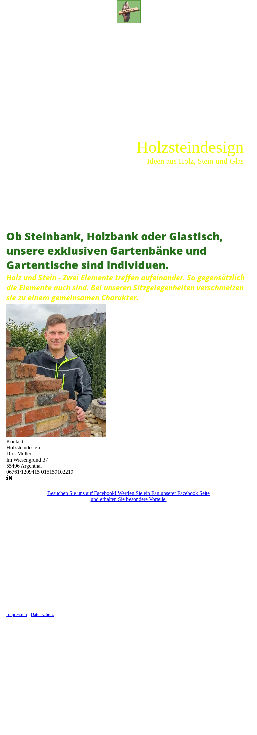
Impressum (16, 614)
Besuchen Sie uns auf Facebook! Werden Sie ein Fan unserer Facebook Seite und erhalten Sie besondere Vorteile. (128, 496)
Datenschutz (42, 614)
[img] (128, 11)
